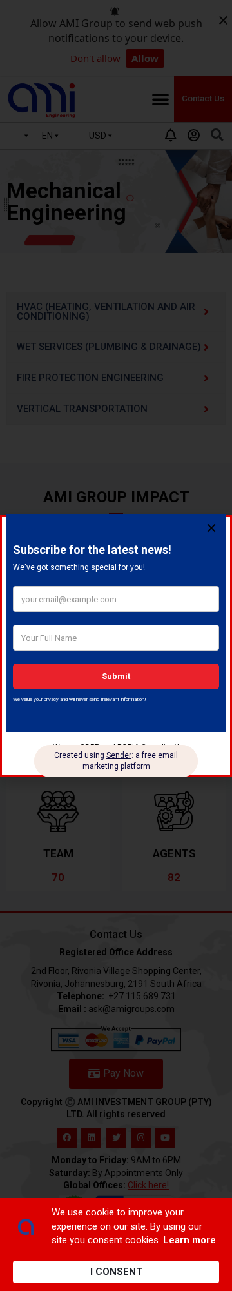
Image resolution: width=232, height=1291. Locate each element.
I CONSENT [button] (116, 1271)
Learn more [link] (189, 1240)
